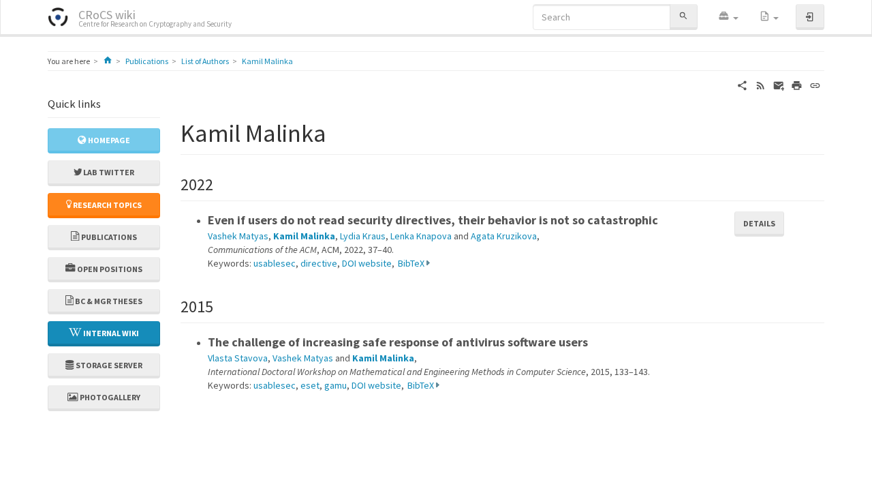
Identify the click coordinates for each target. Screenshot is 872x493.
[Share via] (742, 84)
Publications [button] (108, 237)
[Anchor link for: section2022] (221, 183)
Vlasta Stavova (238, 358)
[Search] (683, 16)
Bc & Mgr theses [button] (108, 301)
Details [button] (759, 223)
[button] (728, 17)
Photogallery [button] (109, 397)
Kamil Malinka (267, 61)
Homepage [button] (108, 140)
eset (310, 385)
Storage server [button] (108, 365)
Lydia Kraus (363, 236)
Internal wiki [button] (110, 333)
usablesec (274, 263)
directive (318, 263)
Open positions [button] (109, 269)
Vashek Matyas (238, 236)
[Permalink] (815, 84)
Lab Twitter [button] (108, 172)
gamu (335, 385)
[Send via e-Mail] (779, 84)
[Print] (797, 84)
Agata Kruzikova (504, 236)
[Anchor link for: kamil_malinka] (339, 131)
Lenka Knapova (421, 236)
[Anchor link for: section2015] (221, 305)
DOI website (367, 263)
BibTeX (411, 263)
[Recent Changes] (760, 84)
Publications (146, 61)
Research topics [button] (107, 205)
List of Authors (205, 61)
